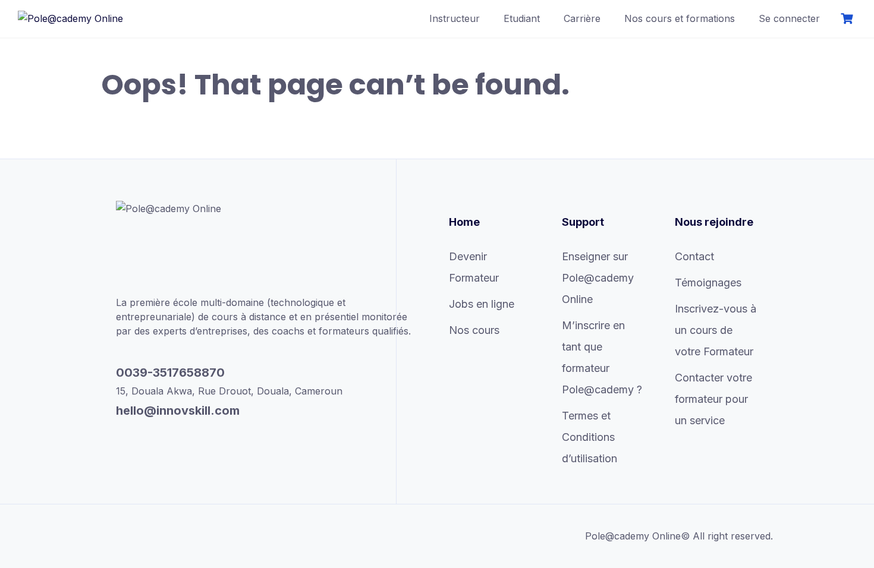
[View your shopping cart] (848, 18)
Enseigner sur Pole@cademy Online (598, 277)
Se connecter (789, 18)
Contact (694, 256)
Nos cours (474, 330)
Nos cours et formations (679, 18)
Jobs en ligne (481, 304)
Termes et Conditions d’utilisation (589, 437)
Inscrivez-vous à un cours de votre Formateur (715, 330)
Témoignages (708, 282)
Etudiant (522, 18)
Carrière (582, 18)
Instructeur (454, 18)
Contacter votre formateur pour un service (713, 399)
